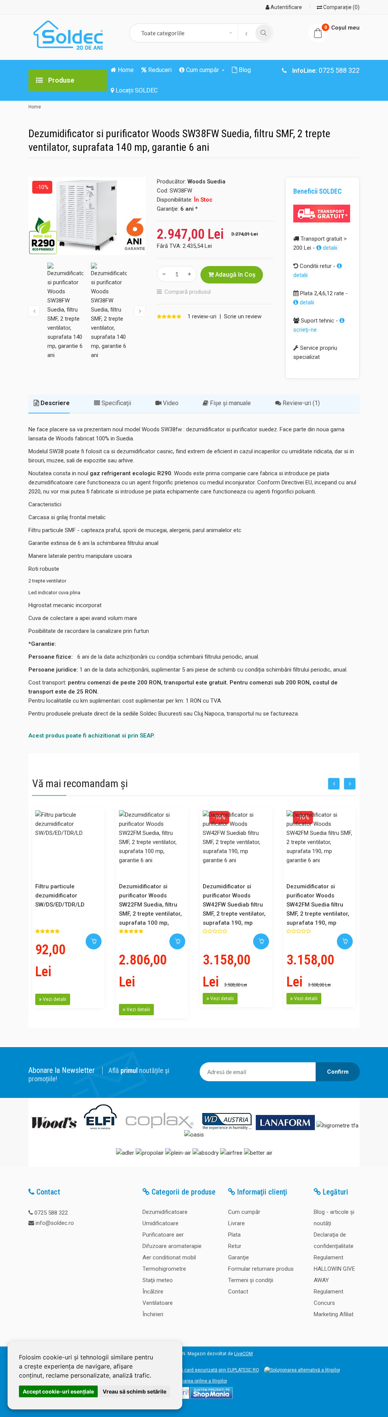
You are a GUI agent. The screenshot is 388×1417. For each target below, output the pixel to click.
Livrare (236, 1223)
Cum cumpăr (244, 1212)
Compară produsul (187, 291)
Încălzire (152, 1291)
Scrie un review (242, 316)
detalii (329, 247)
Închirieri (152, 1314)
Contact (238, 1291)
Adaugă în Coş (234, 274)
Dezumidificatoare (165, 1212)
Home (34, 107)
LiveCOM (243, 1353)
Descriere (54, 403)
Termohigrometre (164, 1268)
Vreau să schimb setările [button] (134, 1391)
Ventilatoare (157, 1303)
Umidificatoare (160, 1223)
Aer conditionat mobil (169, 1257)
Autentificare (285, 7)
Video (169, 403)
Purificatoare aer (163, 1234)
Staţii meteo (157, 1280)
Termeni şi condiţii (250, 1280)
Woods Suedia (206, 181)
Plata (234, 1234)
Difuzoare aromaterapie (172, 1246)
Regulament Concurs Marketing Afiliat (334, 1303)
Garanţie (238, 1257)
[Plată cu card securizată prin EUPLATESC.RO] (209, 1370)
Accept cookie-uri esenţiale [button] (58, 1391)
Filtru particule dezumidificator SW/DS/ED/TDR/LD (59, 895)
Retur (234, 1246)
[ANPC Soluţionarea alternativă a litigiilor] (302, 1370)
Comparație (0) (341, 7)
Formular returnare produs (261, 1268)
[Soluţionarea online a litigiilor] (194, 1381)
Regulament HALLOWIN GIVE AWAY (334, 1269)
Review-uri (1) (300, 403)
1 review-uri (202, 316)
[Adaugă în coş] (94, 941)
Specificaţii (115, 403)
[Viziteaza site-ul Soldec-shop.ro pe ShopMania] (211, 1397)
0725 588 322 (51, 1212)
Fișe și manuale (229, 403)
